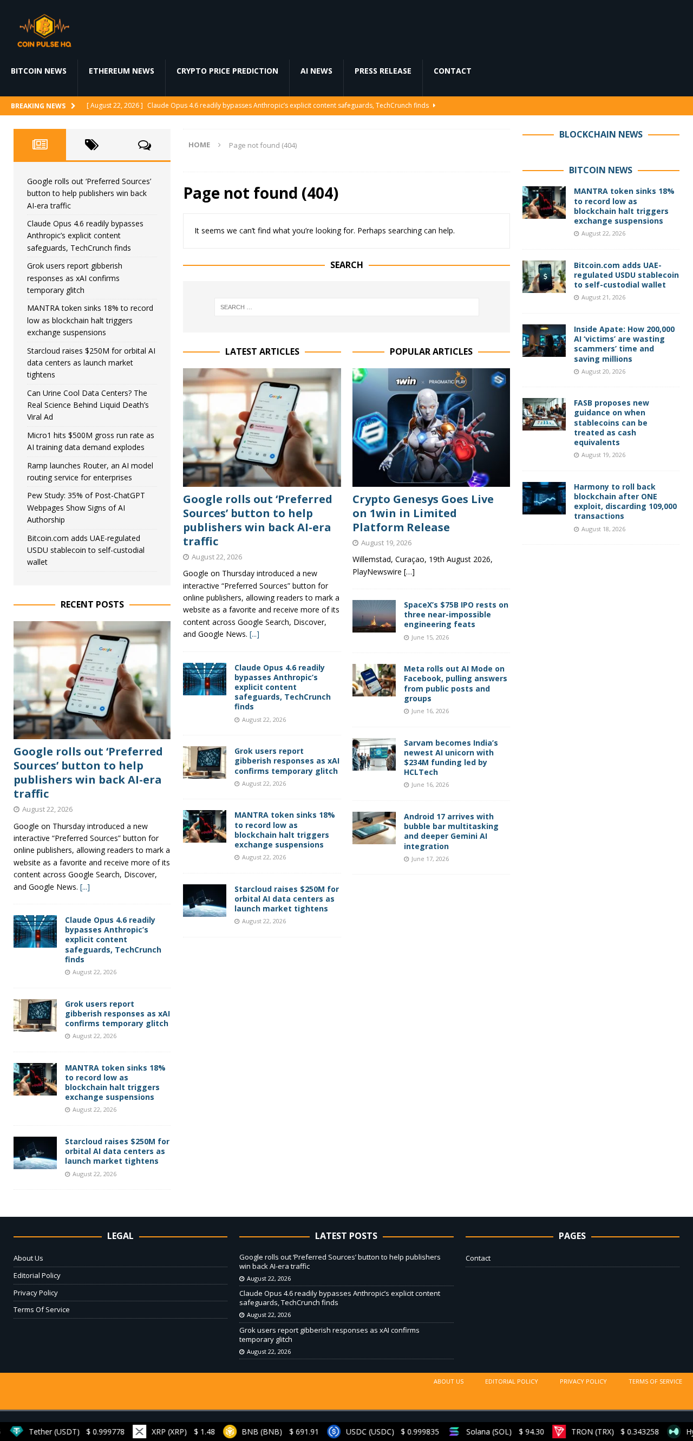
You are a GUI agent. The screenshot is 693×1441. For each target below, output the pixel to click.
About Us (28, 1258)
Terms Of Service (42, 1309)
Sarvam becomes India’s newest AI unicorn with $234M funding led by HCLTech (451, 758)
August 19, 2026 (386, 542)
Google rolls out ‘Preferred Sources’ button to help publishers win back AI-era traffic (257, 520)
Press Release (383, 71)
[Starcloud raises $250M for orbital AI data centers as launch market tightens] (204, 900)
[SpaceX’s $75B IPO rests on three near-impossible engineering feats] (374, 616)
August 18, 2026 (603, 529)
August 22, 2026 (217, 557)
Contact (453, 71)
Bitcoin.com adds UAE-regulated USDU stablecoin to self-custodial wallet (86, 550)
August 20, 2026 (603, 371)
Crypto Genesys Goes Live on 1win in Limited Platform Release (423, 513)
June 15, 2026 (430, 637)
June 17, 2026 (430, 859)
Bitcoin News (39, 71)
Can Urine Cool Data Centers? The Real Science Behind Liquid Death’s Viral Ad (88, 405)
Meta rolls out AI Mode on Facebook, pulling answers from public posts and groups (455, 683)
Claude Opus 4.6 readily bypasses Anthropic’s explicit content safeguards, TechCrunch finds (282, 687)
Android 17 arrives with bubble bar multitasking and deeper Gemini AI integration (451, 831)
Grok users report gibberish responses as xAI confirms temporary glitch (286, 760)
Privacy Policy (36, 1292)
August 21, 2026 (603, 297)
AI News (316, 71)
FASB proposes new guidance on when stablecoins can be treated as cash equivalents (611, 422)
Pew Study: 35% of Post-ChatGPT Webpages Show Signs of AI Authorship (86, 507)
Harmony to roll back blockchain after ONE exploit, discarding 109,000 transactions (625, 501)
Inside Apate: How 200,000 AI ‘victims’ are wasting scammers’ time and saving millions (624, 344)
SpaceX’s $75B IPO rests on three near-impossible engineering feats (456, 614)
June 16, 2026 (430, 711)
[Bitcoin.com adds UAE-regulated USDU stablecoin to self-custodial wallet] (544, 276)
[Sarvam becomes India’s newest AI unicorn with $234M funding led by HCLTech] (374, 754)
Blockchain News (601, 134)
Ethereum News (121, 71)
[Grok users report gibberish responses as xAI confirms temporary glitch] (204, 762)
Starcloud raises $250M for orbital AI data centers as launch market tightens (286, 899)
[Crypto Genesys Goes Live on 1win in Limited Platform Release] (431, 427)
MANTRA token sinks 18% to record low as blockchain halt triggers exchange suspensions (284, 830)
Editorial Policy (37, 1275)
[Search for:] (347, 307)
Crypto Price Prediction (227, 71)
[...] (254, 634)
